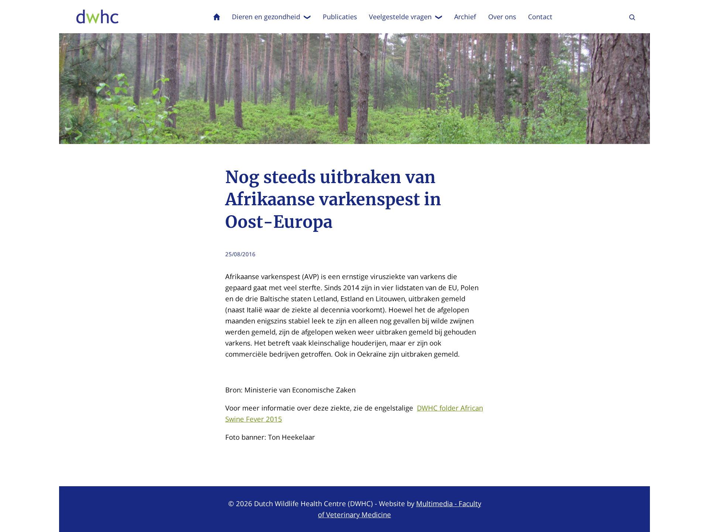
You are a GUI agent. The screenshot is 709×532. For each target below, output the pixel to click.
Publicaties (340, 16)
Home (217, 16)
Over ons (502, 16)
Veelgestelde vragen (400, 16)
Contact (540, 16)
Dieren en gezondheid (266, 16)
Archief (465, 16)
